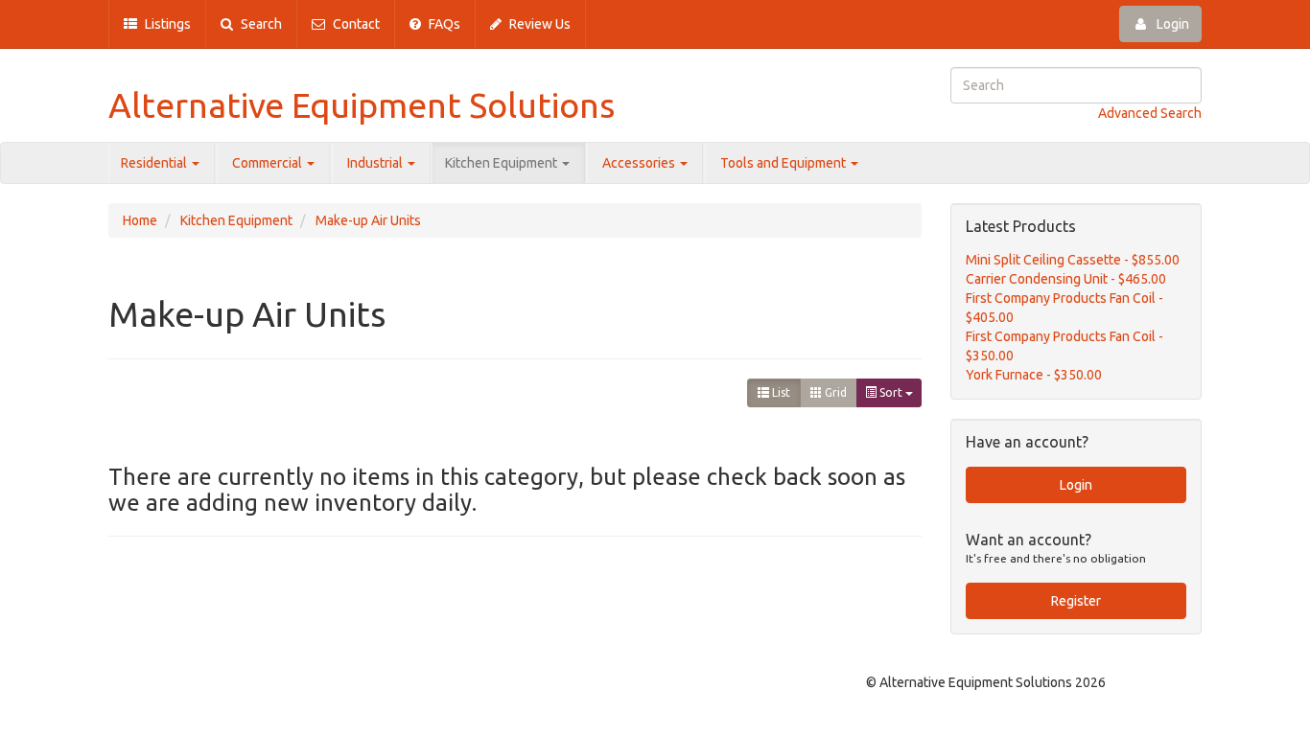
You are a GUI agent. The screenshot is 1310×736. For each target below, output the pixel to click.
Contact (355, 24)
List (779, 392)
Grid (834, 392)
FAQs (443, 24)
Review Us (538, 24)
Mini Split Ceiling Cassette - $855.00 (1073, 259)
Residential (155, 163)
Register (1076, 601)
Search (260, 24)
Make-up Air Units (368, 220)
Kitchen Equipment (502, 163)
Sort (891, 392)
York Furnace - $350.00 (1034, 374)
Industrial (376, 163)
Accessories (640, 163)
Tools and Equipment (784, 163)
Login (1171, 24)
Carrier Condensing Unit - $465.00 (1066, 279)
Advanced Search (1150, 113)
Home (140, 220)
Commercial (268, 163)
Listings (166, 24)
